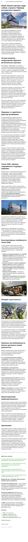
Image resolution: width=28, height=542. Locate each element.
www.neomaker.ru (10, 512)
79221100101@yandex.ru (12, 515)
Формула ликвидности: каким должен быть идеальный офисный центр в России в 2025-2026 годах (13, 471)
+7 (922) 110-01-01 (11, 514)
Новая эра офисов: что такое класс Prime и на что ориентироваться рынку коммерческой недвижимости (13, 465)
